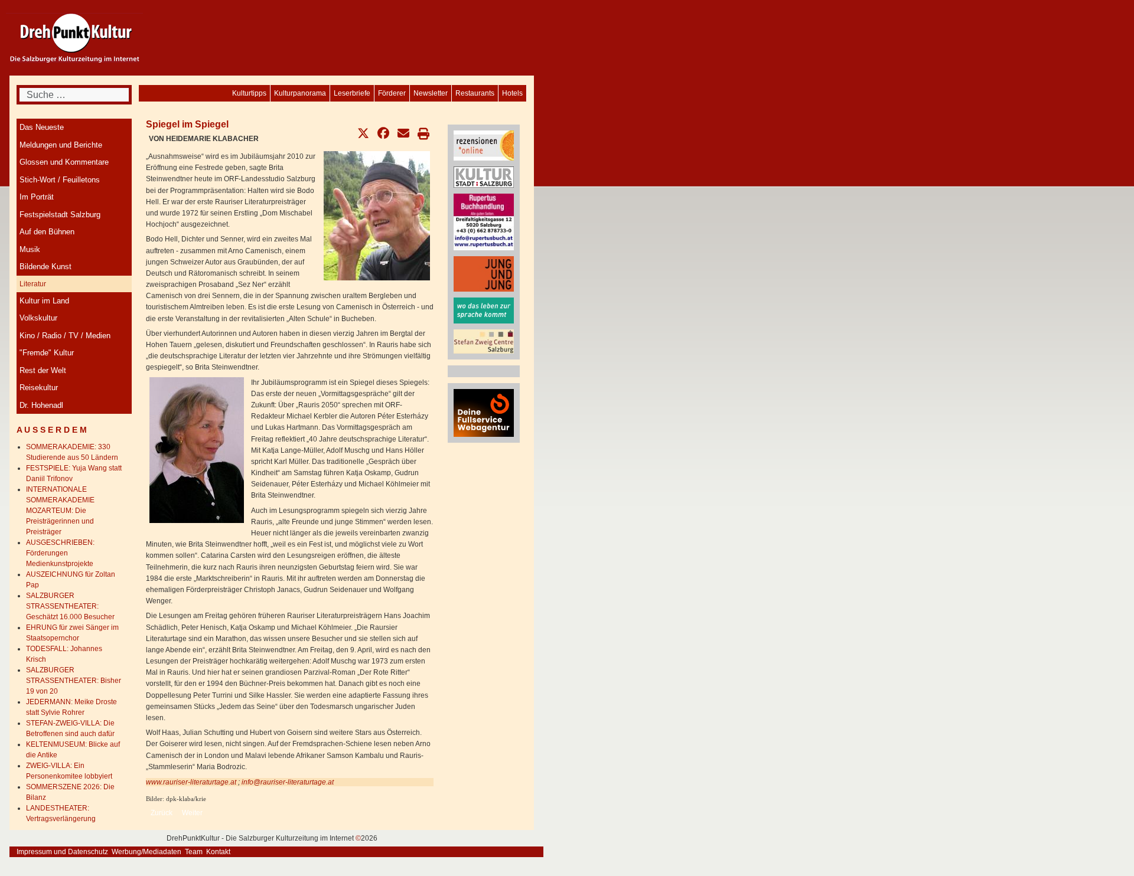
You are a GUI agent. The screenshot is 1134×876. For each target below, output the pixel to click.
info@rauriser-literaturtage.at (288, 782)
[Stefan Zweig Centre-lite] (484, 340)
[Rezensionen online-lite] (484, 145)
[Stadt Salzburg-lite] (484, 176)
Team (194, 852)
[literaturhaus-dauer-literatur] (484, 310)
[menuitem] (512, 93)
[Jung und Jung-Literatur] (484, 273)
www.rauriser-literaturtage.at (191, 782)
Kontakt (218, 852)
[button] (363, 133)
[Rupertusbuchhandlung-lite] (484, 221)
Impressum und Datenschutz (62, 852)
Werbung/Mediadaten (146, 852)
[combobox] (74, 95)
